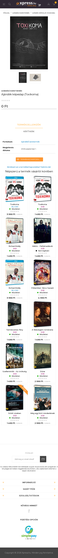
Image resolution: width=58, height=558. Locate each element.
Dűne (42, 371)
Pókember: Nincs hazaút (42, 288)
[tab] (29, 124)
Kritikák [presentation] (29, 131)
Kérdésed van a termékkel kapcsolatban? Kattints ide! (29, 167)
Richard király (15, 246)
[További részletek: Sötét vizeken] (14, 398)
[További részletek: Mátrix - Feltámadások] (42, 231)
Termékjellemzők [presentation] (29, 124)
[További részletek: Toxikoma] (14, 189)
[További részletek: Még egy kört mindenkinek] (42, 398)
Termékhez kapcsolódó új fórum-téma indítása (32, 159)
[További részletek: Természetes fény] (14, 314)
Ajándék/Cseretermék (30, 142)
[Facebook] (29, 511)
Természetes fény (14, 330)
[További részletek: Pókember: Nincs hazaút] (42, 272)
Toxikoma (14, 204)
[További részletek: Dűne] (42, 356)
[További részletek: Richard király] (14, 231)
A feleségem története (42, 330)
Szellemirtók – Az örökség (15, 371)
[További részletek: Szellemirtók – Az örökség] (14, 356)
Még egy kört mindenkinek (42, 413)
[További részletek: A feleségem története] (42, 314)
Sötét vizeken (14, 413)
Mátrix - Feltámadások (42, 246)
